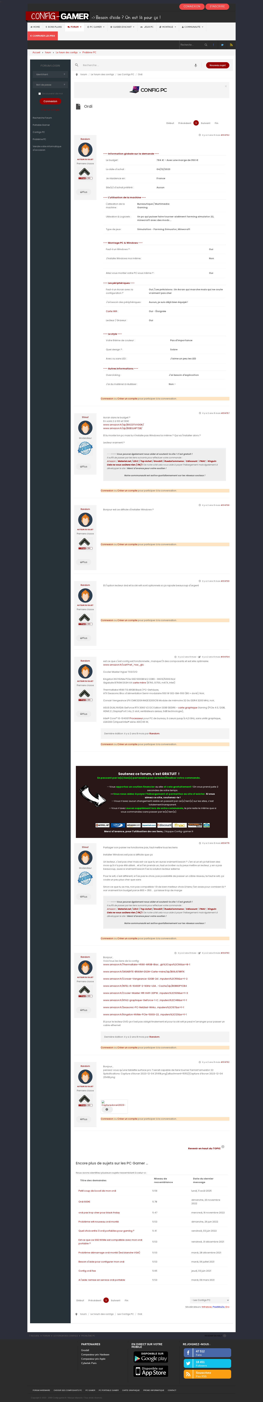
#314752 (225, 135)
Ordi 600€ (84, 1201)
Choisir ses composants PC (68, 1390)
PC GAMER (90, 1390)
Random (85, 139)
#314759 (225, 581)
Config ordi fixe (87, 1270)
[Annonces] (196, 65)
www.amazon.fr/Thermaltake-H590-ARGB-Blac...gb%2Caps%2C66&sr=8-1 (146, 964)
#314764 (225, 656)
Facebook (213, 44)
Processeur (136, 718)
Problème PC (39, 139)
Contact (172, 1390)
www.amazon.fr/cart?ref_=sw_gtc (123, 664)
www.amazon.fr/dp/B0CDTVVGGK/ (123, 424)
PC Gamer (96, 27)
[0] (151, 90)
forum (75, 27)
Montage (168, 27)
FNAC (202, 461)
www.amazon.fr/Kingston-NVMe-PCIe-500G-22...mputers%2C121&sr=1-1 (145, 1014)
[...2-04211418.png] (114, 1103)
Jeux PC (148, 27)
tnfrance (207, 1307)
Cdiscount (191, 461)
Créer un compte (50, 109)
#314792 (225, 1062)
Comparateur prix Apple (93, 1359)
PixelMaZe (219, 1307)
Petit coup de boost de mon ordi (97, 1190)
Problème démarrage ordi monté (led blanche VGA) (109, 1252)
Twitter (222, 44)
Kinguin (212, 461)
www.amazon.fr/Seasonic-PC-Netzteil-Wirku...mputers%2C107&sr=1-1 (143, 1007)
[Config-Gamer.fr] (93, 16)
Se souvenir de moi (52, 93)
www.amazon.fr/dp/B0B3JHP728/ (122, 428)
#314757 (225, 413)
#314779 (225, 843)
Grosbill (158, 461)
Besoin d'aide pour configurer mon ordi (101, 1261)
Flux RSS (231, 44)
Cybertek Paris (89, 1363)
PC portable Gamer (109, 1390)
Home (36, 27)
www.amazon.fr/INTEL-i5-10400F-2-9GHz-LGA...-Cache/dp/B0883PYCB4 (145, 986)
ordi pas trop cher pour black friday (99, 1212)
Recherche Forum (42, 117)
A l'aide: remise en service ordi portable (102, 1280)
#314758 (225, 505)
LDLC (135, 461)
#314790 (225, 953)
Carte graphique (131, 1390)
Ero (227, 1307)
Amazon (111, 461)
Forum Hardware (41, 1390)
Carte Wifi (111, 311)
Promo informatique (153, 1390)
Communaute (192, 27)
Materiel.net (124, 461)
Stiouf (85, 417)
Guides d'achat (122, 27)
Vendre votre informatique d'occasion (47, 148)
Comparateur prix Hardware (95, 1354)
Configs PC (39, 132)
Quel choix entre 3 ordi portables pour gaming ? (106, 1230)
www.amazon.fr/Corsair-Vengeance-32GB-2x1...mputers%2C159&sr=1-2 (145, 978)
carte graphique (187, 707)
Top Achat (146, 461)
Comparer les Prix (44, 36)
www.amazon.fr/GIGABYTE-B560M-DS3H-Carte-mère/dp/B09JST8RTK (144, 971)
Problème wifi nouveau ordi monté (99, 1221)
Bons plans (55, 27)
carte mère (139, 682)
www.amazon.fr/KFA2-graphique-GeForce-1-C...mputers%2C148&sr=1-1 (145, 1000)
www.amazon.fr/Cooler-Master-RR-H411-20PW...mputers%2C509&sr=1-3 (145, 993)
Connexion (107, 398)
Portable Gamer (41, 124)
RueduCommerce (174, 461)
